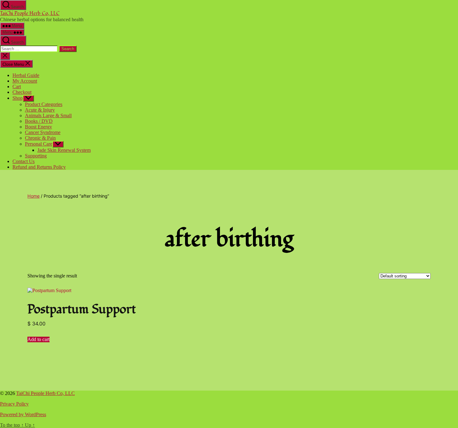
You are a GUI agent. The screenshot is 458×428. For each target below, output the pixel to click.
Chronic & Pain (40, 138)
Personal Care (38, 144)
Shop (17, 98)
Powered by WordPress (23, 414)
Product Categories (43, 104)
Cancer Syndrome (42, 132)
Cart (16, 86)
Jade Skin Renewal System (64, 150)
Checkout (21, 92)
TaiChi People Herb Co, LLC (30, 13)
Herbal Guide (25, 75)
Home (33, 196)
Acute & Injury (40, 110)
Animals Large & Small (48, 115)
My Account (24, 81)
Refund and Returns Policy (39, 167)
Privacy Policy (14, 403)
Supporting (36, 155)
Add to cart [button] (38, 339)
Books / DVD (39, 121)
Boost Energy (38, 126)
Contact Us (23, 161)
